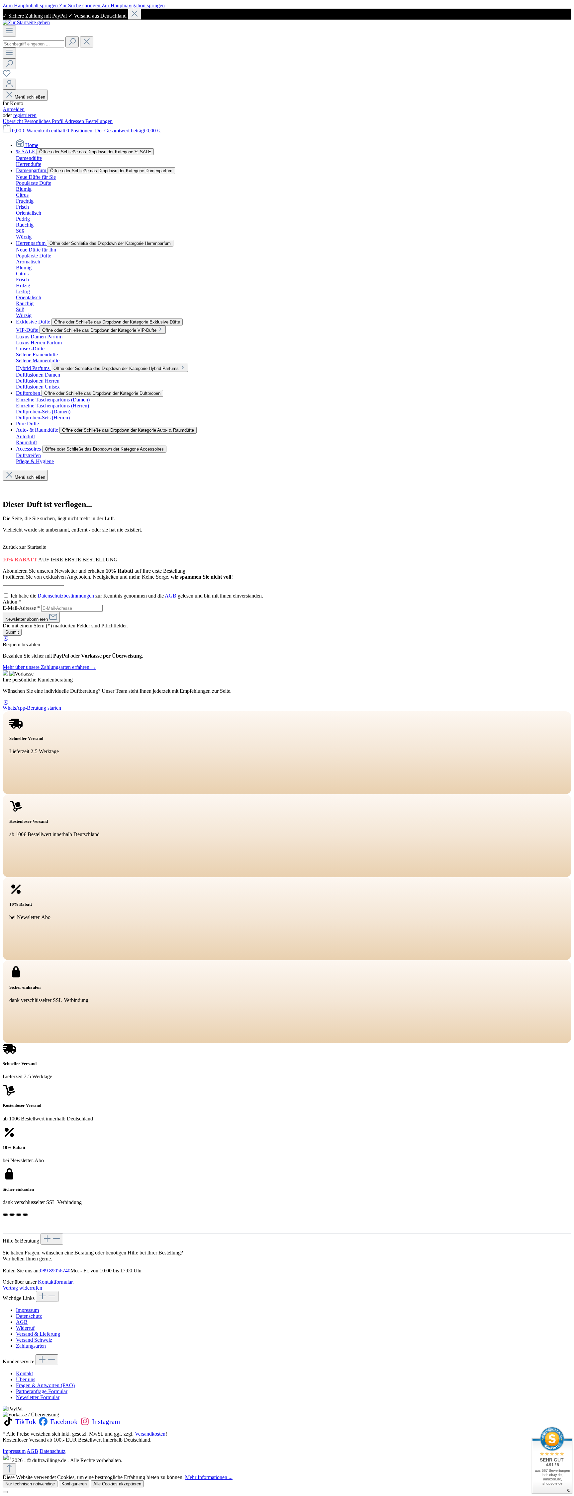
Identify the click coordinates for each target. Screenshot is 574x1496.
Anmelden (14, 109)
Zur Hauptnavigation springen (133, 5)
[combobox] (33, 43)
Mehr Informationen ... (209, 1477)
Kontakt (24, 1373)
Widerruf (25, 1328)
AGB (170, 596)
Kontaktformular (55, 1282)
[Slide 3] (18, 1214)
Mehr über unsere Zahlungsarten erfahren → (49, 667)
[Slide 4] (25, 1214)
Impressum (27, 1310)
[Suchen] (72, 41)
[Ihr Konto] (9, 84)
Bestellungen (99, 121)
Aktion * (12, 602)
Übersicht (13, 121)
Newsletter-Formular (37, 1397)
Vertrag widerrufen (22, 1288)
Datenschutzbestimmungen (66, 596)
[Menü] (9, 31)
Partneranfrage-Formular (41, 1391)
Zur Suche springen (80, 5)
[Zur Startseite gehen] (26, 22)
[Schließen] (134, 14)
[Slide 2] (12, 1214)
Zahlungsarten (31, 1346)
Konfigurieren (74, 1483)
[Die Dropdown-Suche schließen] (86, 41)
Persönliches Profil (44, 121)
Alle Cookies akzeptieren (117, 1483)
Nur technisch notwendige (30, 1483)
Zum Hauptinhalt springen (31, 5)
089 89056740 (55, 1270)
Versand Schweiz (34, 1340)
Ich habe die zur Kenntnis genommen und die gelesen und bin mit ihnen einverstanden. (137, 596)
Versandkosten (150, 1434)
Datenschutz (29, 1316)
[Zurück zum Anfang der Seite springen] (9, 1468)
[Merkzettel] (7, 75)
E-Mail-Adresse (21, 608)
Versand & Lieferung (38, 1334)
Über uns (25, 1379)
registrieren (25, 115)
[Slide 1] (5, 1214)
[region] (287, 14)
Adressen (74, 121)
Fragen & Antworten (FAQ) (45, 1385)
